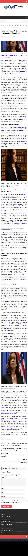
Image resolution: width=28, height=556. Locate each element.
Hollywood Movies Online (6, 528)
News (8, 25)
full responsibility (9, 330)
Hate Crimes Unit (12, 290)
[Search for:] (14, 21)
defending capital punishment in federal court (13, 130)
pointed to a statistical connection (10, 207)
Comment (3, 477)
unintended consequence (20, 223)
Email (2, 492)
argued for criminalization (7, 399)
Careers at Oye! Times (6, 519)
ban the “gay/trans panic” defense (12, 296)
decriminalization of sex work (9, 397)
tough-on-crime (19, 119)
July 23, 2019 (5, 36)
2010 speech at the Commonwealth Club (14, 213)
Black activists (7, 84)
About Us (3, 514)
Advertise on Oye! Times (6, 516)
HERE (5, 439)
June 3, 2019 (21, 312)
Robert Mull (12, 36)
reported (13, 245)
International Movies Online (7, 530)
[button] (26, 1)
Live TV (2, 532)
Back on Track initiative (9, 234)
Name (3, 488)
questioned (15, 315)
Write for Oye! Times (5, 521)
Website (3, 496)
